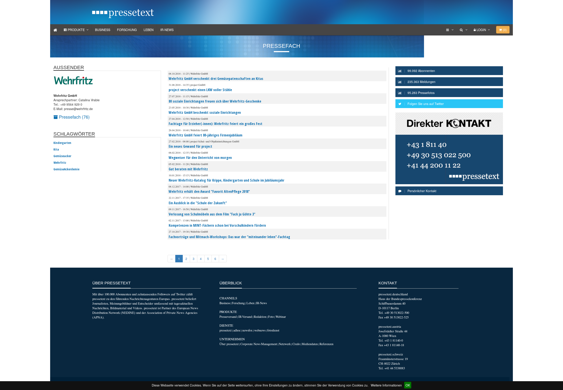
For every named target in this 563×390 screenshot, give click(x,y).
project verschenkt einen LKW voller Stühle (200, 89)
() (504, 30)
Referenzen (326, 344)
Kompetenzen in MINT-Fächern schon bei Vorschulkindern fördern (217, 225)
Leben (149, 30)
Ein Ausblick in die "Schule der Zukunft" (198, 203)
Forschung (127, 30)
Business (102, 30)
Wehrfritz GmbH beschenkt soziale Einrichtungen (205, 112)
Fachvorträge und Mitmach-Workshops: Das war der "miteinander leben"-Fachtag (229, 236)
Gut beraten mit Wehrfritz (188, 169)
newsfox (247, 330)
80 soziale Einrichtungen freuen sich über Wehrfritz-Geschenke (215, 101)
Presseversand (228, 317)
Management (269, 344)
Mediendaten (310, 344)
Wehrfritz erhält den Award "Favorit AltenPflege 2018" (209, 191)
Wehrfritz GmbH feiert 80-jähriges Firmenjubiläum (205, 135)
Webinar (281, 317)
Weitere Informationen (386, 385)
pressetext (225, 330)
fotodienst (273, 330)
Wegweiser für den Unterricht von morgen (200, 157)
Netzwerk (285, 344)
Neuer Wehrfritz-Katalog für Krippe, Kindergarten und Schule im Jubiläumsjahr (226, 180)
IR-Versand (245, 317)
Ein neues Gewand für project (190, 146)
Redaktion (260, 317)
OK (408, 385)
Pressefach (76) (74, 117)
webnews (259, 330)
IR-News (167, 30)
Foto (271, 317)
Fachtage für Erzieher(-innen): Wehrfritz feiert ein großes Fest (215, 123)
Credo (296, 344)
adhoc (237, 330)
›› (223, 258)
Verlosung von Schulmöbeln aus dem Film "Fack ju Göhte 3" (212, 214)
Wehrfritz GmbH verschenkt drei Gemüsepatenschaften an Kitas (216, 78)
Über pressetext (229, 344)
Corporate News (250, 344)
